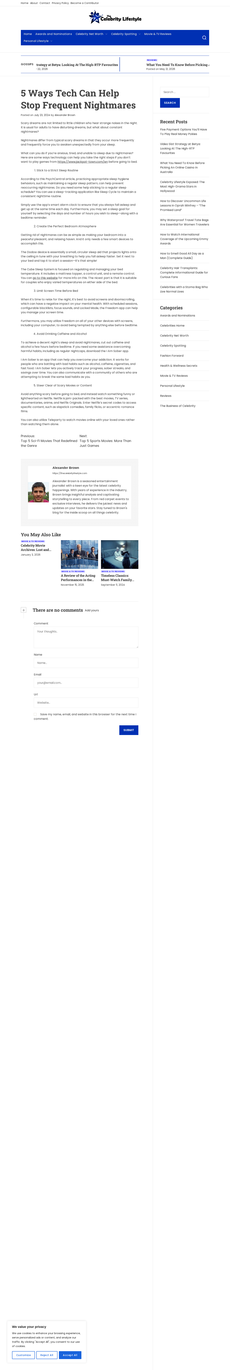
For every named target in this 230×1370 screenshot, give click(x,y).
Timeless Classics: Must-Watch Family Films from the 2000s (117, 579)
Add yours (92, 610)
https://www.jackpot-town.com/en (83, 162)
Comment (41, 623)
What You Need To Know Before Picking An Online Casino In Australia (175, 65)
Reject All (46, 1355)
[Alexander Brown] (38, 492)
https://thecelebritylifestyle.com (69, 473)
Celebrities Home (172, 326)
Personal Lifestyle (36, 41)
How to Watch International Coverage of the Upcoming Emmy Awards (184, 239)
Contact (45, 3)
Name (38, 655)
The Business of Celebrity (178, 406)
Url (36, 694)
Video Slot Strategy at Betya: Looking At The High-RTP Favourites (180, 148)
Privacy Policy (60, 3)
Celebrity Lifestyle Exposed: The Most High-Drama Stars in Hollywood (182, 186)
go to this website (45, 278)
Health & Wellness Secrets (178, 366)
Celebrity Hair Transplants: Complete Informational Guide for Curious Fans (184, 272)
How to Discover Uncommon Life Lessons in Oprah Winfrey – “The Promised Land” (183, 205)
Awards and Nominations (53, 34)
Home (24, 3)
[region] (46, 1342)
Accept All (70, 1355)
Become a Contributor (85, 3)
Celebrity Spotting (124, 34)
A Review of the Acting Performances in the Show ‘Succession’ (78, 579)
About (34, 3)
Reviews (128, 60)
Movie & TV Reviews (157, 34)
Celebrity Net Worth (90, 34)
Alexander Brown (65, 115)
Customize (23, 1355)
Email (37, 674)
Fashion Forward (171, 356)
